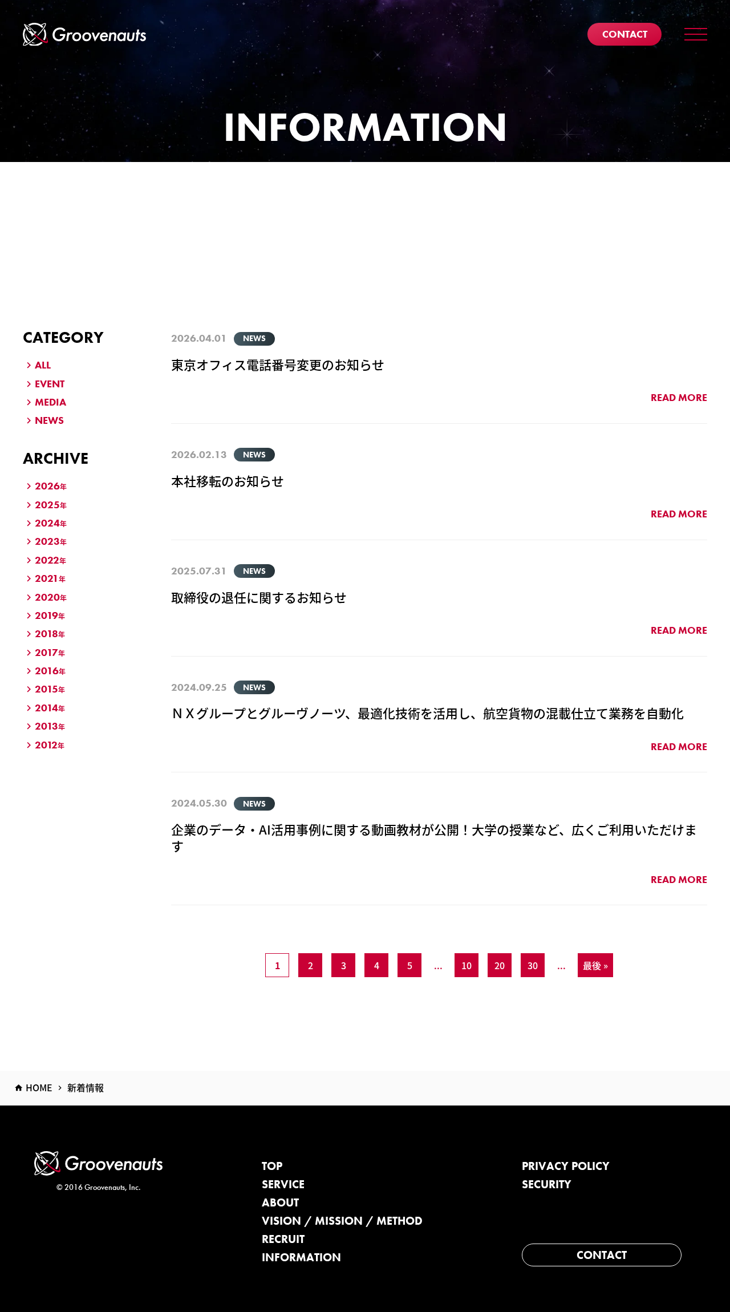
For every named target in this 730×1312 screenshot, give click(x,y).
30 (533, 965)
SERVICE (283, 1184)
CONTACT (602, 1255)
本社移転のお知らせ (227, 480)
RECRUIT (283, 1239)
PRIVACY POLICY (566, 1166)
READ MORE (679, 397)
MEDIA (50, 401)
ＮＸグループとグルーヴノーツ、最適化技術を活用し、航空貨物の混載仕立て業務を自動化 (427, 712)
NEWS (49, 420)
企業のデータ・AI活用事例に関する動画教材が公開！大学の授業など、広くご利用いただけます (434, 837)
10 (466, 965)
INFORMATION (301, 1257)
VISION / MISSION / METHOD (342, 1220)
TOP (272, 1166)
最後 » (595, 965)
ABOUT (280, 1202)
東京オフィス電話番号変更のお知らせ (277, 364)
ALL (43, 364)
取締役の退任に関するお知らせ (259, 597)
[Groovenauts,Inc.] (84, 34)
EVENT (49, 383)
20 (499, 965)
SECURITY (546, 1184)
